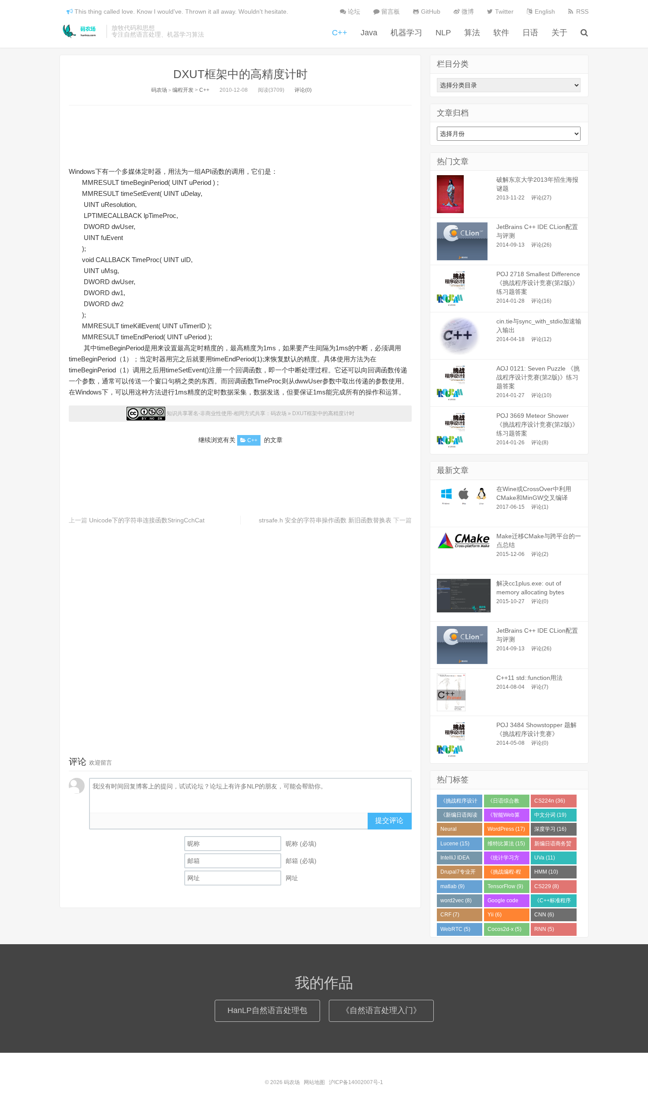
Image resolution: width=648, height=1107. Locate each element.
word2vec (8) (456, 900)
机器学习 (406, 32)
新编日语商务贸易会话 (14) (552, 845)
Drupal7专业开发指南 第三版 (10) (458, 873)
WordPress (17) (506, 829)
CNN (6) (544, 915)
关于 (559, 32)
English (544, 11)
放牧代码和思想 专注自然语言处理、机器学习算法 (158, 31)
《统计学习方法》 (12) (503, 859)
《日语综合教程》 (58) (503, 802)
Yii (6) (495, 915)
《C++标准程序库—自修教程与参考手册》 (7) (552, 902)
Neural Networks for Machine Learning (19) (456, 831)
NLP (443, 32)
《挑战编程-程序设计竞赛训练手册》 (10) (506, 873)
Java (369, 32)
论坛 (353, 11)
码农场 (81, 31)
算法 (472, 32)
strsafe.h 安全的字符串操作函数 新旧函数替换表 (325, 520)
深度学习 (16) (550, 829)
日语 (530, 32)
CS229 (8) (546, 886)
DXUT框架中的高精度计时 (240, 74)
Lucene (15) (454, 844)
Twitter (503, 11)
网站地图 (314, 1082)
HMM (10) (546, 872)
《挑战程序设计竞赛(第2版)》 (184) (458, 802)
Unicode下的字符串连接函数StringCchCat (147, 520)
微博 (467, 11)
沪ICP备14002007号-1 (356, 1082)
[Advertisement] (240, 134)
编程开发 (183, 90)
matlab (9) (452, 886)
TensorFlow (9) (505, 886)
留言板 (390, 11)
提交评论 (389, 820)
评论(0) (303, 90)
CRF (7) (449, 915)
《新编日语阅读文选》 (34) (458, 817)
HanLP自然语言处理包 (267, 1010)
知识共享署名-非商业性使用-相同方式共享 (216, 413)
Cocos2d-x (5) (504, 929)
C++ (339, 32)
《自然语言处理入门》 (381, 1010)
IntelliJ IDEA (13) (454, 859)
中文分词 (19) (550, 815)
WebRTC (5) (455, 929)
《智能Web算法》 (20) (504, 817)
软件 (501, 32)
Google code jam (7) (503, 902)
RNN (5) (544, 929)
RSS (581, 11)
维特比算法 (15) (506, 844)
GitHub (429, 11)
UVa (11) (544, 858)
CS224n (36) (549, 801)
